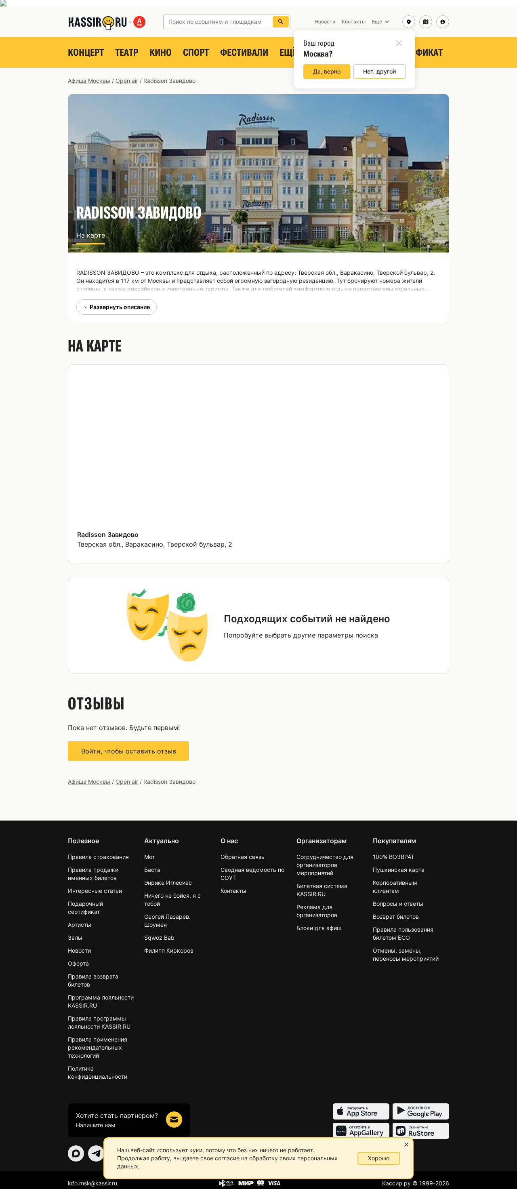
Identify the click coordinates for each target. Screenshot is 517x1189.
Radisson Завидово (108, 534)
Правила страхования (98, 856)
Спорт (196, 52)
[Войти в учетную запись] (442, 21)
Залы (75, 937)
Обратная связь (243, 856)
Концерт (86, 52)
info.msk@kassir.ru (92, 1183)
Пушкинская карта (399, 869)
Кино (160, 52)
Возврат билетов (396, 916)
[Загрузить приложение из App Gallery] (361, 1131)
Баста (152, 869)
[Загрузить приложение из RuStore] (421, 1131)
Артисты (79, 924)
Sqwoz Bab (159, 937)
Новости (79, 950)
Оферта (78, 963)
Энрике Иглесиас (168, 882)
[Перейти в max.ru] (76, 1153)
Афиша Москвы (89, 80)
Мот (149, 856)
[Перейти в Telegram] (96, 1153)
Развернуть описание (120, 306)
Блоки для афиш (318, 927)
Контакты (233, 890)
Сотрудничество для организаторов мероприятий (324, 864)
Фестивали (244, 52)
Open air (127, 80)
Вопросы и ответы (398, 903)
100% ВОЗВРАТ (393, 856)
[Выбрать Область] (425, 21)
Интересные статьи (95, 890)
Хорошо (378, 1158)
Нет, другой (379, 71)
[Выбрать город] (408, 21)
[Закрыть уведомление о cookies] (406, 1144)
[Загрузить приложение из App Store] (361, 1111)
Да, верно (326, 71)
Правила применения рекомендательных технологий (97, 1047)
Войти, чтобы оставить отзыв (128, 751)
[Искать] (281, 21)
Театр (126, 52)
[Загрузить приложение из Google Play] (421, 1111)
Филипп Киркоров (168, 950)
